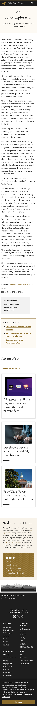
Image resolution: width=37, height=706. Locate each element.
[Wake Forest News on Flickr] (7, 557)
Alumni (18, 12)
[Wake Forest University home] (4, 3)
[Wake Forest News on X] (14, 557)
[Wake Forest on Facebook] (14, 616)
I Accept (18, 702)
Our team (18, 543)
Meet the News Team (13, 568)
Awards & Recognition (25, 284)
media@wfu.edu (10, 307)
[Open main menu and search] (32, 3)
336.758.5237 (9, 543)
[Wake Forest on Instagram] (22, 616)
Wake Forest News (15, 3)
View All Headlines (10, 368)
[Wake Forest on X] (18, 616)
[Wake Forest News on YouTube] (10, 557)
